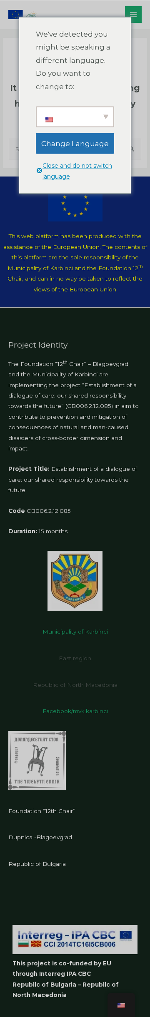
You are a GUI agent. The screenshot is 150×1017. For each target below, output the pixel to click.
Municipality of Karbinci (75, 631)
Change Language (75, 143)
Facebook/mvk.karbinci (75, 711)
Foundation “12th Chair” (41, 811)
